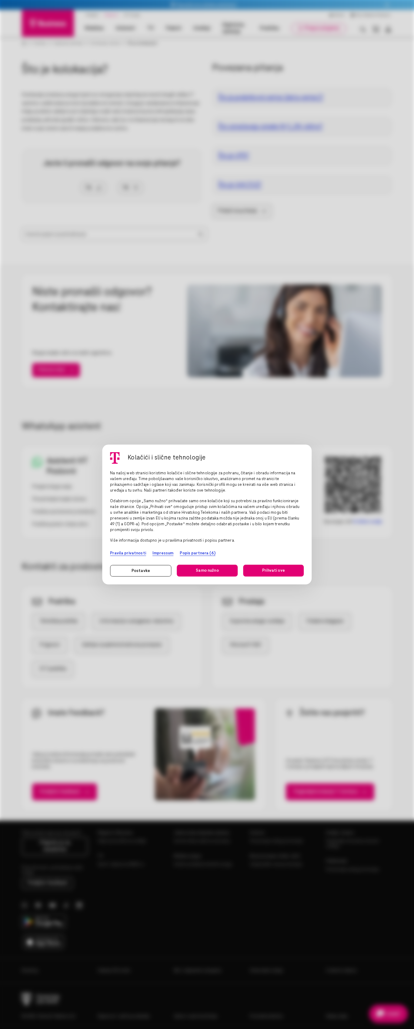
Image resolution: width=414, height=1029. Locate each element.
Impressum (162, 553)
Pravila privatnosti (128, 553)
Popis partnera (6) (197, 553)
